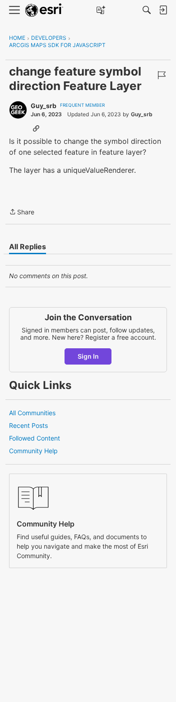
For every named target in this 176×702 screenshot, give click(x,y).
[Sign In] (163, 10)
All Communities (32, 413)
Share (21, 212)
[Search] (147, 10)
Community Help (33, 451)
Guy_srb (43, 105)
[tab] (27, 246)
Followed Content (34, 438)
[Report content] (161, 75)
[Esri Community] (44, 10)
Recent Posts (28, 425)
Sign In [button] (88, 356)
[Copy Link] (36, 128)
